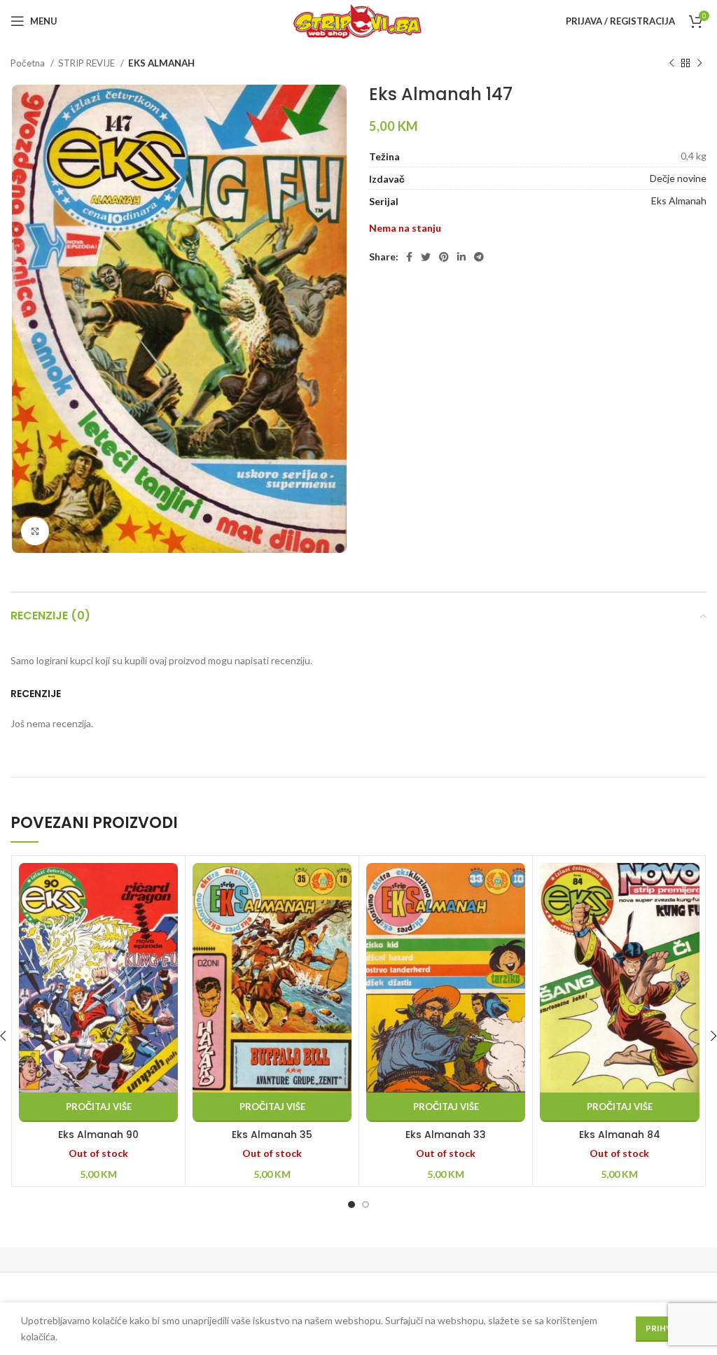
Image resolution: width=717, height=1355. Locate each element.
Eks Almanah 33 (445, 1135)
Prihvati (666, 1328)
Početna (29, 63)
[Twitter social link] (426, 257)
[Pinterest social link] (444, 257)
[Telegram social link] (479, 257)
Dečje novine (678, 178)
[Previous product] (671, 64)
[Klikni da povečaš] (35, 531)
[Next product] (699, 64)
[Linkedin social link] (461, 257)
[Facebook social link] (409, 257)
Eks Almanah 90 (98, 1135)
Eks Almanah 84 (619, 1135)
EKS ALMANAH (161, 63)
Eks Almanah (678, 200)
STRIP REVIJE (87, 63)
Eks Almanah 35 (272, 1135)
